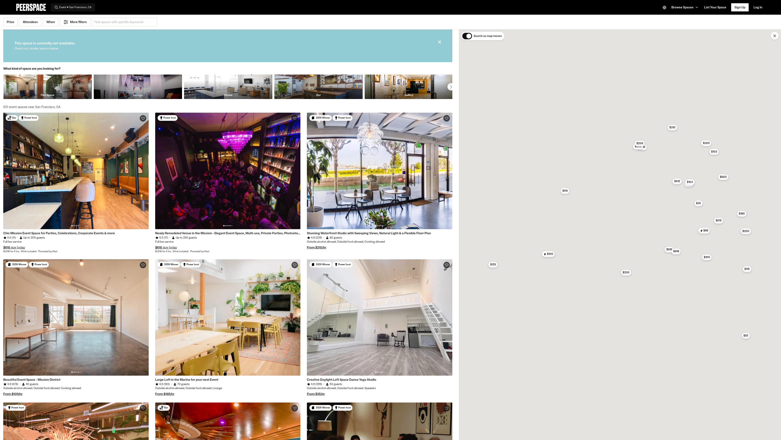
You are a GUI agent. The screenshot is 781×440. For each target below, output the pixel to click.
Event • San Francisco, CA (75, 7)
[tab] (72, 225)
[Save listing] (143, 118)
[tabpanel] (76, 171)
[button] (685, 7)
